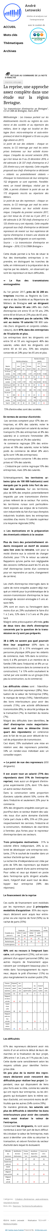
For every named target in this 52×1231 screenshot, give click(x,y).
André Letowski (33, 7)
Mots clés (10, 35)
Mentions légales (10, 1224)
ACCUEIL (9, 27)
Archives (9, 51)
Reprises (17, 1206)
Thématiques (13, 43)
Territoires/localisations (32, 1206)
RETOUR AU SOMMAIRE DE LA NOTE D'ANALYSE (26, 76)
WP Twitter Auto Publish (14, 1230)
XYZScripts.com (41, 1230)
